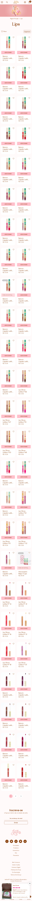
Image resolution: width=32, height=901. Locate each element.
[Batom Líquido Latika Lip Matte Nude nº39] (24, 224)
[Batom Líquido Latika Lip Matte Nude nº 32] (24, 194)
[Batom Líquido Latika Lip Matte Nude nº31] (8, 43)
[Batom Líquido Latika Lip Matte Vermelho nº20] (24, 73)
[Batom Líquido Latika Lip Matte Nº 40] (8, 740)
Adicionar (8, 52)
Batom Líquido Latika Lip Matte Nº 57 (8, 694)
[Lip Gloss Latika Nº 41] (24, 588)
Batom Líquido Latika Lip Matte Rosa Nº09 (23, 482)
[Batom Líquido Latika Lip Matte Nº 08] (8, 770)
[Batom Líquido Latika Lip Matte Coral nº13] (8, 315)
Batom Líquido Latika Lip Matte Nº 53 (23, 755)
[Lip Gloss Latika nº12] (24, 497)
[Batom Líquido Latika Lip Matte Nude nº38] (24, 315)
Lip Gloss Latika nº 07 (22, 664)
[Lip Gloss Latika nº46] (24, 376)
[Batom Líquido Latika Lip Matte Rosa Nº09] (24, 467)
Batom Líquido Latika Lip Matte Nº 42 (23, 724)
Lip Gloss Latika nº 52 (22, 542)
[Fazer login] (25, 2)
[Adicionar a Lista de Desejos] (13, 37)
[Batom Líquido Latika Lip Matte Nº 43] (8, 710)
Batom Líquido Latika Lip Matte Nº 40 (8, 755)
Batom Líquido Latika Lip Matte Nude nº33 (23, 118)
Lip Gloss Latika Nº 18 (7, 664)
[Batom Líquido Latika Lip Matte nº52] (8, 558)
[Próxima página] (21, 796)
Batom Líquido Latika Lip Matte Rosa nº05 (23, 270)
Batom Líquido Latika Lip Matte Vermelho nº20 (23, 88)
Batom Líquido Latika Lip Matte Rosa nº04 (8, 239)
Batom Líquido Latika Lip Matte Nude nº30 (8, 179)
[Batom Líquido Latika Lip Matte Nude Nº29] (8, 497)
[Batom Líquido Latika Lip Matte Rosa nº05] (24, 255)
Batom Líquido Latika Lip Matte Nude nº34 (8, 270)
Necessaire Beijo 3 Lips (22, 573)
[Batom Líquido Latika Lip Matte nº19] (8, 376)
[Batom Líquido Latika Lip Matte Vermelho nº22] (8, 134)
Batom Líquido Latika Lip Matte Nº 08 (8, 785)
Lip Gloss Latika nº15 (7, 542)
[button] (30, 883)
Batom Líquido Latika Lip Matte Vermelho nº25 (23, 148)
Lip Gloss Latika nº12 (22, 512)
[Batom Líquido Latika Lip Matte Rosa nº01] (24, 346)
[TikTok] (20, 841)
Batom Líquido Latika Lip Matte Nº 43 (8, 724)
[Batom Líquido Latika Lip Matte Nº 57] (8, 679)
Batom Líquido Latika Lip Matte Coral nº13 (8, 330)
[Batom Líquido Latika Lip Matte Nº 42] (24, 710)
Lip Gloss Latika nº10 (22, 421)
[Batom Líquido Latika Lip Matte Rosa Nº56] (8, 467)
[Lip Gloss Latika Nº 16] (8, 619)
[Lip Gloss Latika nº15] (8, 528)
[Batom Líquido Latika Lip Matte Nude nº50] (24, 43)
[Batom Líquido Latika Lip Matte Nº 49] (24, 679)
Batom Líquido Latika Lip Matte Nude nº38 (23, 330)
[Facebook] (7, 841)
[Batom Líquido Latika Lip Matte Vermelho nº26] (8, 346)
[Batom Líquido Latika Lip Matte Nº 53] (24, 740)
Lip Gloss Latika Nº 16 (7, 633)
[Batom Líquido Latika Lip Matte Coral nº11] (8, 285)
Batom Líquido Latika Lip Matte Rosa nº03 (8, 209)
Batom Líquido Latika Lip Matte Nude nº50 (23, 57)
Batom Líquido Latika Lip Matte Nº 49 (23, 694)
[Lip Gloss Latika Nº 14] (8, 588)
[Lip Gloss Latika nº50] (8, 437)
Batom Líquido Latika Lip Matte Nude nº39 (23, 239)
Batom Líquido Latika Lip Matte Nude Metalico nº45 (8, 88)
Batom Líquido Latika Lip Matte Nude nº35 (8, 118)
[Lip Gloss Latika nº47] (8, 406)
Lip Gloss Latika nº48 (22, 451)
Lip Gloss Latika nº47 (7, 421)
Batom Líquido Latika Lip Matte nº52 (8, 573)
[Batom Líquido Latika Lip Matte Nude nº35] (8, 103)
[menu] (2, 2)
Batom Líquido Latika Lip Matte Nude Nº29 (8, 512)
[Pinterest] (16, 841)
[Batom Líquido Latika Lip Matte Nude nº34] (8, 255)
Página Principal (14, 18)
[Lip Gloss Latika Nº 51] (24, 619)
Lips (21, 18)
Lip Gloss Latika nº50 (7, 451)
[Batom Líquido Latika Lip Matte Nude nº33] (24, 103)
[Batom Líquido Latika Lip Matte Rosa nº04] (8, 224)
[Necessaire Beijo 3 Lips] (24, 558)
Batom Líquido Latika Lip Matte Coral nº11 (8, 300)
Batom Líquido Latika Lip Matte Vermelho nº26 (8, 360)
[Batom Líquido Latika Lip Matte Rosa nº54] (24, 285)
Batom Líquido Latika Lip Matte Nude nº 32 (23, 209)
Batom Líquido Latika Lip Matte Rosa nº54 (23, 300)
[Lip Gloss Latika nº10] (24, 406)
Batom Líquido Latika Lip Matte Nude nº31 (8, 57)
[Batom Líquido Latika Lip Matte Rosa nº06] (24, 164)
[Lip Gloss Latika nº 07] (24, 649)
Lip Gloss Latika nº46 (22, 391)
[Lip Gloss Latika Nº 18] (8, 649)
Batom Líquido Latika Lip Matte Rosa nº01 (23, 360)
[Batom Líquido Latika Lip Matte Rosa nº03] (8, 194)
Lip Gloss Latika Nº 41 (22, 603)
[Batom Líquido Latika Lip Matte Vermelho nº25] (24, 134)
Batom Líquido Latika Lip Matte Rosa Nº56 (8, 482)
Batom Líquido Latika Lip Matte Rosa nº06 (23, 179)
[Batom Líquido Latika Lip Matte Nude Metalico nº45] (8, 73)
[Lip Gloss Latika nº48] (24, 437)
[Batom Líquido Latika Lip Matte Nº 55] (24, 770)
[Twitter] (25, 841)
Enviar (16, 823)
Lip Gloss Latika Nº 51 (22, 633)
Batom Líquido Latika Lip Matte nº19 (8, 391)
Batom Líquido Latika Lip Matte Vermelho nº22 (8, 148)
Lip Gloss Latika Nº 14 (7, 603)
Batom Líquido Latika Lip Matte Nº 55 (23, 785)
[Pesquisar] (7, 2)
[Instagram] (11, 841)
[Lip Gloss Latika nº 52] (24, 528)
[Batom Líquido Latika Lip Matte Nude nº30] (8, 164)
